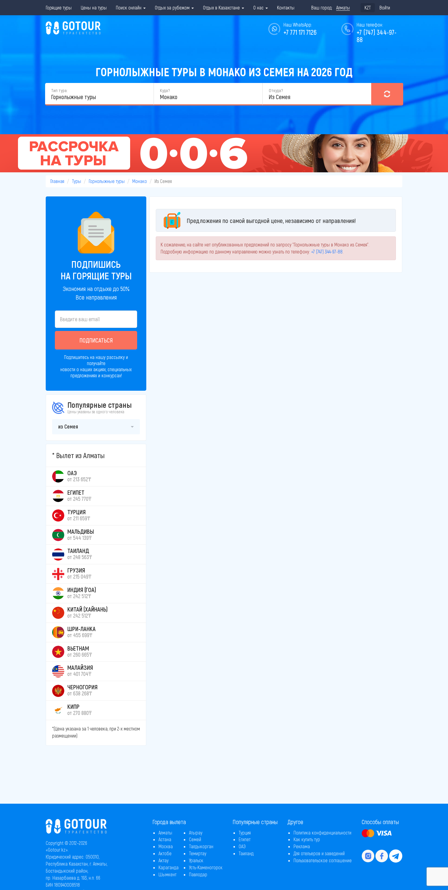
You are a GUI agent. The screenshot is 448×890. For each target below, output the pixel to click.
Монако (139, 181)
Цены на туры (94, 7)
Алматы (165, 832)
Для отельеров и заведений (319, 853)
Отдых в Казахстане (222, 7)
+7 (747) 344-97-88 (376, 35)
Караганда (168, 867)
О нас (259, 7)
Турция (245, 832)
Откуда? (276, 90)
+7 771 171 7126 (300, 32)
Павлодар (198, 874)
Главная (57, 181)
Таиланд (246, 853)
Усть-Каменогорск (205, 867)
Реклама (301, 846)
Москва (165, 846)
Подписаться (96, 340)
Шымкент (167, 874)
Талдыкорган (201, 846)
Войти (384, 7)
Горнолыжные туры (107, 181)
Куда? (165, 90)
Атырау (195, 832)
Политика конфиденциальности (322, 832)
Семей (195, 839)
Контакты (285, 7)
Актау (163, 860)
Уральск (196, 860)
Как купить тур (306, 839)
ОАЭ (242, 846)
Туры (76, 181)
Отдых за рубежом (173, 7)
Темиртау (197, 853)
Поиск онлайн (129, 7)
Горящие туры (59, 7)
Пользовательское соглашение (322, 860)
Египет (245, 839)
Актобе (165, 853)
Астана (164, 839)
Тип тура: (59, 90)
